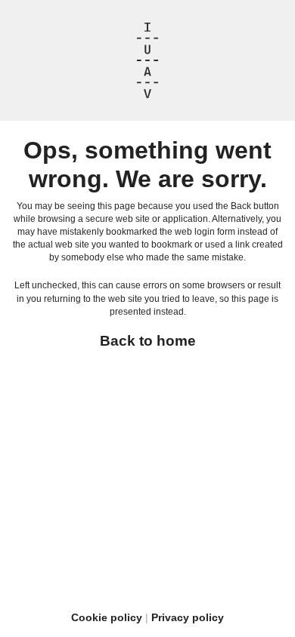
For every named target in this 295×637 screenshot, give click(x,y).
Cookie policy (106, 617)
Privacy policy (187, 617)
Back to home (148, 341)
